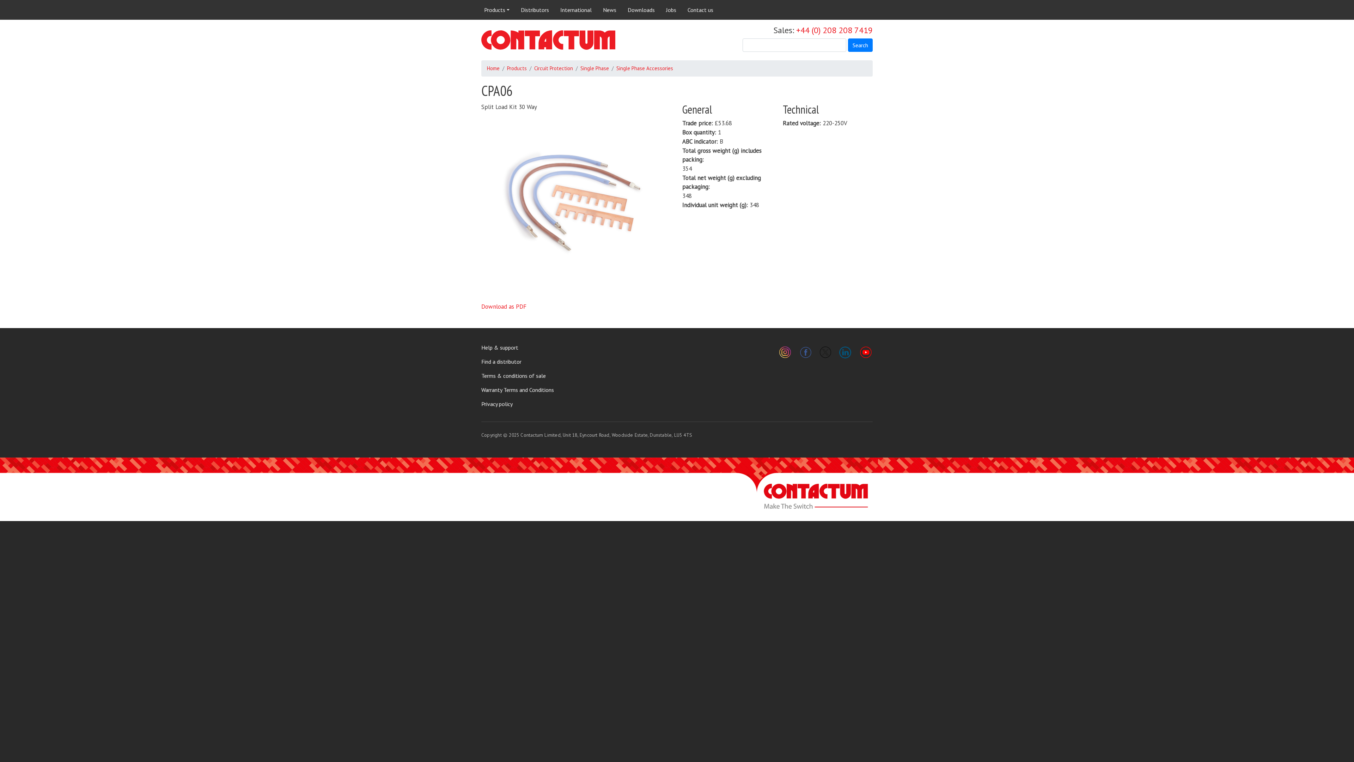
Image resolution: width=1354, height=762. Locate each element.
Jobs (671, 9)
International (576, 9)
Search (860, 45)
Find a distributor (501, 361)
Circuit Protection (553, 68)
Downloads (641, 9)
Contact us (700, 9)
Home (493, 68)
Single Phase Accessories (644, 68)
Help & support (499, 347)
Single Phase (594, 68)
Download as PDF (503, 306)
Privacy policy (497, 403)
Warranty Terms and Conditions (517, 389)
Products (494, 9)
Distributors (535, 9)
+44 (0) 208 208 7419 (834, 30)
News (609, 9)
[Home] (548, 40)
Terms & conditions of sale (513, 375)
